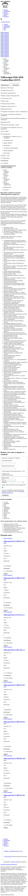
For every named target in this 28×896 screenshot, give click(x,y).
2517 (5, 29)
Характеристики (4, 85)
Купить (5, 573)
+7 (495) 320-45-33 (8, 856)
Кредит (5, 12)
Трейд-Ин (6, 13)
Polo (5, 28)
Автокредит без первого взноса (8, 165)
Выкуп (5, 15)
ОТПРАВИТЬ (5, 495)
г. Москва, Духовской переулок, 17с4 (13, 851)
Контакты (6, 16)
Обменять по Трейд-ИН (6, 167)
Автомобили (7, 11)
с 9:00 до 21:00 (14, 861)
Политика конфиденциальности (9, 864)
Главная (6, 9)
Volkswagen (6, 27)
